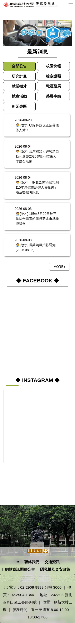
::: (17, 562)
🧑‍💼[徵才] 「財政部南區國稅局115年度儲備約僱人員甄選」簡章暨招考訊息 (37, 187)
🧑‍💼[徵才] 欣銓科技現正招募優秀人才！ (37, 127)
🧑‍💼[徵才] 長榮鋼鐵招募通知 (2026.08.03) (36, 247)
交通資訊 (52, 562)
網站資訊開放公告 (20, 569)
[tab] (19, 66)
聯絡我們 (31, 562)
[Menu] (71, 5)
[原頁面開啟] (37, 33)
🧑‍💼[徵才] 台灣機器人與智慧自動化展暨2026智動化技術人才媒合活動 (37, 156)
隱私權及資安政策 (55, 569)
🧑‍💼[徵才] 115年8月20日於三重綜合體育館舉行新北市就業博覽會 (37, 218)
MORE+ (59, 267)
